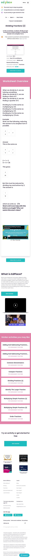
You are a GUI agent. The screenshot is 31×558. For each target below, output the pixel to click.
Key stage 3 (19, 492)
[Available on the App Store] (8, 515)
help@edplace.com (21, 506)
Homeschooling (7, 505)
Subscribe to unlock (15, 70)
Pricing (4, 485)
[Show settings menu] (12, 325)
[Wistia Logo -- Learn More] (21, 325)
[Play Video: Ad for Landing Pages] (16, 319)
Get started (9, 294)
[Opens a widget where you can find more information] (24, 555)
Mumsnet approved (7, 490)
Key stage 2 (19, 490)
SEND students (6, 508)
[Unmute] (10, 325)
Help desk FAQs (20, 504)
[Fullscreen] (15, 325)
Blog (18, 483)
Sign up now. (23, 38)
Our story (5, 488)
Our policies (25, 520)
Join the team (6, 492)
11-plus (18, 497)
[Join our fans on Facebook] (25, 523)
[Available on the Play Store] (18, 515)
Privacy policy (6, 520)
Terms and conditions (16, 520)
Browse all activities (21, 485)
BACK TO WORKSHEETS (16, 21)
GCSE (18, 495)
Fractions (21, 64)
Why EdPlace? (6, 483)
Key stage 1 (19, 488)
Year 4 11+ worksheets (16, 58)
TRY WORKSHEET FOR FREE (15, 347)
